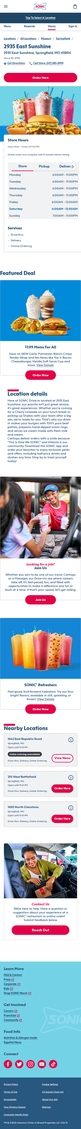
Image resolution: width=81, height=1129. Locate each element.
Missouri (46, 39)
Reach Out (40, 930)
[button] (40, 749)
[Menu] (5, 6)
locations (10, 39)
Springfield (63, 39)
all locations (28, 39)
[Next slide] (72, 167)
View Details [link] (45, 365)
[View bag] (75, 6)
